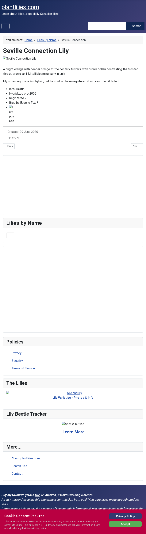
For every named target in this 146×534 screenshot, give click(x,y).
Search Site (19, 466)
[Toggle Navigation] (6, 26)
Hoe (37, 495)
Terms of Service (23, 368)
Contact (17, 473)
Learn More (74, 431)
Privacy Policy (125, 516)
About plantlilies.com (26, 458)
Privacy (16, 353)
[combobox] (107, 26)
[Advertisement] (73, 289)
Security (17, 361)
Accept (125, 524)
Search (136, 26)
